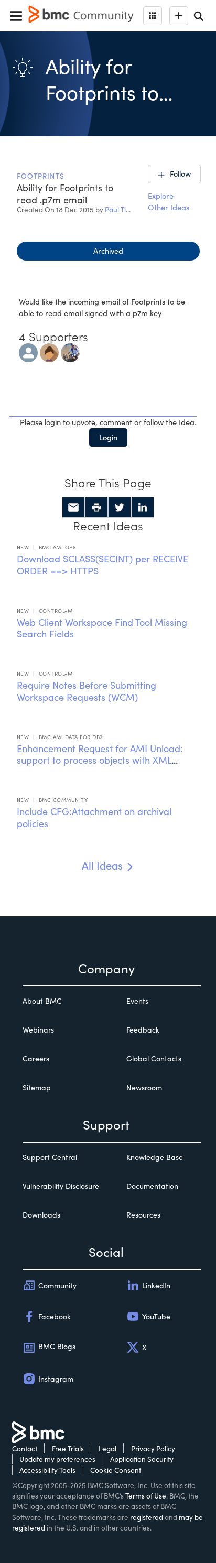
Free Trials (68, 1448)
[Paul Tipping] (70, 351)
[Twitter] (120, 507)
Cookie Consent (115, 1470)
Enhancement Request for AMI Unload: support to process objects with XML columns (100, 760)
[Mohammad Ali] (28, 351)
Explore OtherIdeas (168, 201)
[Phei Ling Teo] (49, 351)
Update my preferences (57, 1459)
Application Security (142, 1459)
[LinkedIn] (143, 507)
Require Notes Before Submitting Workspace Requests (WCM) (86, 691)
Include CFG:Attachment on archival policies (94, 817)
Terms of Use (145, 1496)
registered (146, 1517)
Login (108, 437)
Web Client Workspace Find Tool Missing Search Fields (102, 628)
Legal (107, 1448)
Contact (24, 1448)
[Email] (73, 507)
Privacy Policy (153, 1448)
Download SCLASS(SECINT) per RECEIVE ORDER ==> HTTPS (102, 564)
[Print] (96, 507)
